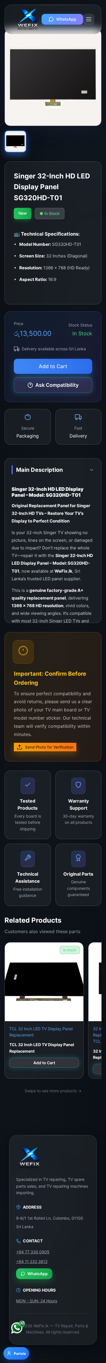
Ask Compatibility (57, 385)
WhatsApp (66, 19)
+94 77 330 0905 (32, 1251)
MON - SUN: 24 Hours (36, 1300)
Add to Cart (53, 366)
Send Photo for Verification (49, 747)
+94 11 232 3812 (31, 1260)
